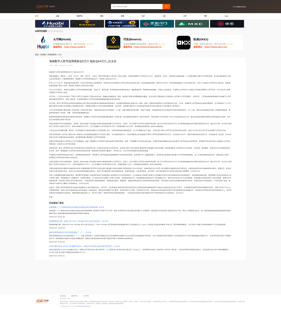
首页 (36, 16)
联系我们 (63, 296)
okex (226, 16)
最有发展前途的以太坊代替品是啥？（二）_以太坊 (70, 232)
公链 (57, 16)
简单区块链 (73, 306)
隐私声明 (74, 296)
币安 (205, 16)
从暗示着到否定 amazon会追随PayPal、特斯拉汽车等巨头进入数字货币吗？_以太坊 (84, 246)
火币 (184, 16)
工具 (164, 16)
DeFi (143, 16)
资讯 (101, 16)
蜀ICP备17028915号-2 (84, 306)
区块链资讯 (52, 54)
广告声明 (86, 296)
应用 (122, 16)
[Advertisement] (101, 276)
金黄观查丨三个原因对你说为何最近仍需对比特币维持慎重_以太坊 (76, 207)
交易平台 (80, 16)
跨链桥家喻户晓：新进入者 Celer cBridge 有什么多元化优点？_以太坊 (78, 221)
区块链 (43, 54)
